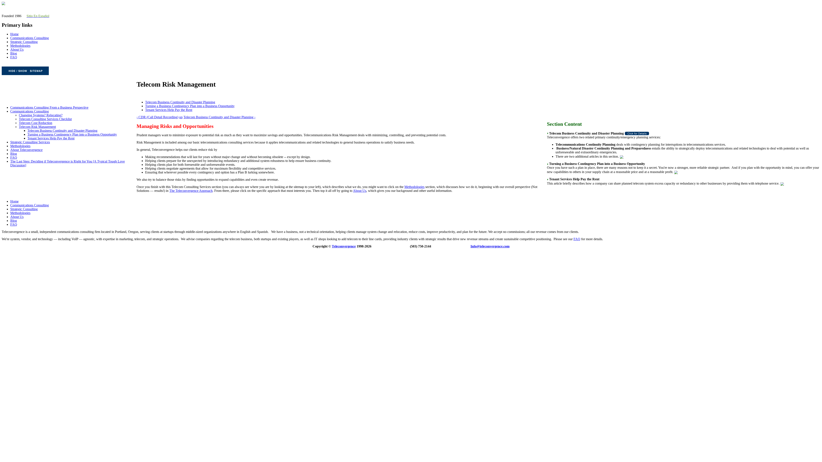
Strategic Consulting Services (30, 142)
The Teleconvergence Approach (191, 190)
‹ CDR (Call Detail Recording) (157, 117)
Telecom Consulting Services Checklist (45, 119)
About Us (17, 49)
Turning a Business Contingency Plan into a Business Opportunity (72, 134)
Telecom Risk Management (37, 127)
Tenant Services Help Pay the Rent (50, 138)
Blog (13, 53)
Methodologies (20, 45)
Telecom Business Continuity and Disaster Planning (62, 130)
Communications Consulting (29, 38)
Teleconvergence (344, 246)
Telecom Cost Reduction (35, 123)
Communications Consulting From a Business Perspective (49, 107)
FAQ (13, 57)
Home (14, 34)
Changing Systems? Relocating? (41, 115)
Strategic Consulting (24, 42)
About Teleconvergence (26, 150)
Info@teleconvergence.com (490, 246)
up (181, 117)
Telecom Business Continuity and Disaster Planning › (219, 117)
